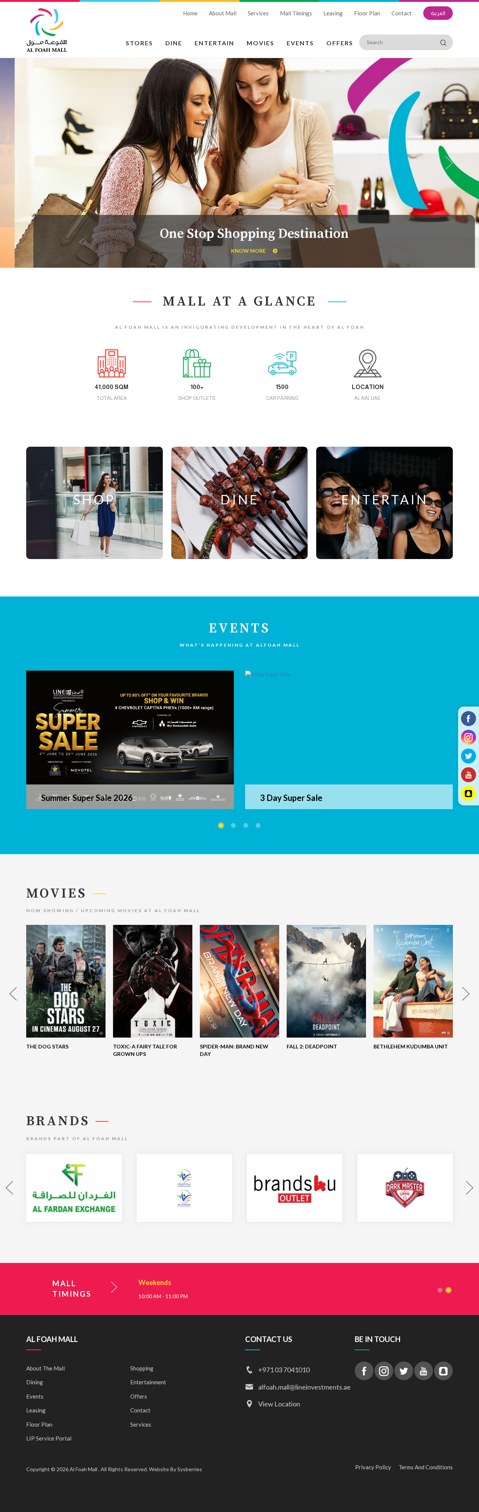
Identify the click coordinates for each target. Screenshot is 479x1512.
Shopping (141, 1368)
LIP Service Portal (48, 1438)
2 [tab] (233, 825)
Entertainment (148, 1382)
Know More (234, 251)
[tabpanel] (130, 740)
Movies (260, 42)
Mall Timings (296, 13)
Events (300, 42)
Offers (339, 42)
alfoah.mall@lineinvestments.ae (301, 1387)
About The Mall (45, 1368)
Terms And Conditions (426, 1467)
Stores (139, 42)
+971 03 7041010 (283, 1370)
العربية (438, 13)
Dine (173, 42)
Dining (34, 1382)
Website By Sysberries (175, 1469)
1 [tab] (221, 825)
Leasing (333, 13)
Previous (30, 163)
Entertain (214, 42)
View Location (279, 1404)
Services (258, 13)
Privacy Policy (373, 1467)
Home (190, 13)
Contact (401, 13)
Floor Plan (367, 13)
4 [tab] (258, 825)
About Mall (223, 13)
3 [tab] (245, 825)
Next (449, 163)
